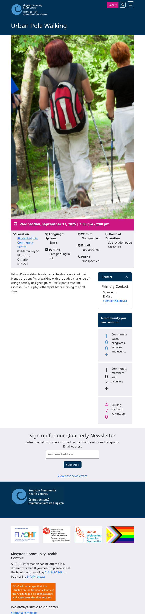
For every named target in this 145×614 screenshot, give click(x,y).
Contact (107, 277)
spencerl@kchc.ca (115, 301)
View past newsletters (72, 476)
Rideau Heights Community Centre (27, 242)
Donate (112, 5)
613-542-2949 (53, 572)
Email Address (72, 446)
